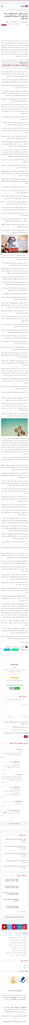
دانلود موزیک (13, 952)
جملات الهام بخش (8, 647)
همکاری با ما (23, 1009)
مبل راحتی (15, 945)
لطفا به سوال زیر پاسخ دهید (21, 727)
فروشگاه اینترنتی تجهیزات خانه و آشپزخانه (18, 942)
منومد (25, 968)
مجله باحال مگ (23, 955)
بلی (17, 688)
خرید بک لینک (23, 947)
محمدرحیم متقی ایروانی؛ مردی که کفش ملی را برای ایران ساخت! (15, 854)
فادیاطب (13, 950)
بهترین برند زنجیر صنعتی (22, 952)
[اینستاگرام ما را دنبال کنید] (24, 927)
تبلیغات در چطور (14, 1007)
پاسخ (2, 757)
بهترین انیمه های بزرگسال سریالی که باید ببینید (11, 900)
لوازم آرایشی (8, 952)
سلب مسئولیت (21, 1012)
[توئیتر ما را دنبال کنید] (9, 927)
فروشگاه (22, 1007)
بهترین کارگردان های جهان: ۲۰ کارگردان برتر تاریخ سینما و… (12, 906)
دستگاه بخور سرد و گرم (14, 940)
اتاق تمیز (10, 945)
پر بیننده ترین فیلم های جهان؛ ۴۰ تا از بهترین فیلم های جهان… (11, 893)
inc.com (21, 642)
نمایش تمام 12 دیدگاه (14, 824)
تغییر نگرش (16, 647)
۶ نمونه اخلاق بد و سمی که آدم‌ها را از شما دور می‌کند (14, 866)
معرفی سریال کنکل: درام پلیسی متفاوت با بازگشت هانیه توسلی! (15, 840)
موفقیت (21, 41)
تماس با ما (17, 1009)
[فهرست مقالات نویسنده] (14, 659)
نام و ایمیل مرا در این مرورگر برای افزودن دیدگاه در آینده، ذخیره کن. (15, 723)
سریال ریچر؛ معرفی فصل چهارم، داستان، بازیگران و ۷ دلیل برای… (12, 886)
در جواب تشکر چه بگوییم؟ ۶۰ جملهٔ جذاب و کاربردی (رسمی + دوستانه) (15, 847)
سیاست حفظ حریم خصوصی (10, 1012)
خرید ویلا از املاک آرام (16, 947)
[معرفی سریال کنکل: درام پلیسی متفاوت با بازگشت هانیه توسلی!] (23, 881)
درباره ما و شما (6, 1007)
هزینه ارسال (19, 937)
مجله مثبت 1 (16, 955)
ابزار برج (11, 955)
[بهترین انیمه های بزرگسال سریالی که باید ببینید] (23, 901)
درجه (25, 965)
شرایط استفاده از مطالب (8, 1009)
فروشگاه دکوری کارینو (22, 945)
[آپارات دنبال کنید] (14, 927)
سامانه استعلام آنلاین (12, 937)
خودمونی (24, 937)
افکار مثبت (22, 647)
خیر (12, 688)
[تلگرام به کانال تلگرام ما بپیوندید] (19, 927)
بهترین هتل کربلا (23, 940)
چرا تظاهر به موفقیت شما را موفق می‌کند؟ (14, 65)
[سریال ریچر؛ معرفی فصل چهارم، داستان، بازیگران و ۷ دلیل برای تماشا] (23, 887)
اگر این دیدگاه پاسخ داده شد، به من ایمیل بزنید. (15, 733)
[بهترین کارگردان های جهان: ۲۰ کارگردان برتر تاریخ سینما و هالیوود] (23, 908)
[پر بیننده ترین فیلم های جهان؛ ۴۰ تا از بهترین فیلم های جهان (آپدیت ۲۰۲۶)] (23, 894)
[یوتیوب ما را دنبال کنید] (4, 927)
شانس (2, 288)
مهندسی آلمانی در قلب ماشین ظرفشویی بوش (16, 860)
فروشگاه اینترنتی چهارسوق (21, 950)
